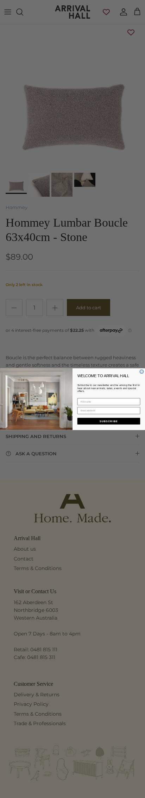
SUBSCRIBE (109, 420)
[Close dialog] (142, 371)
